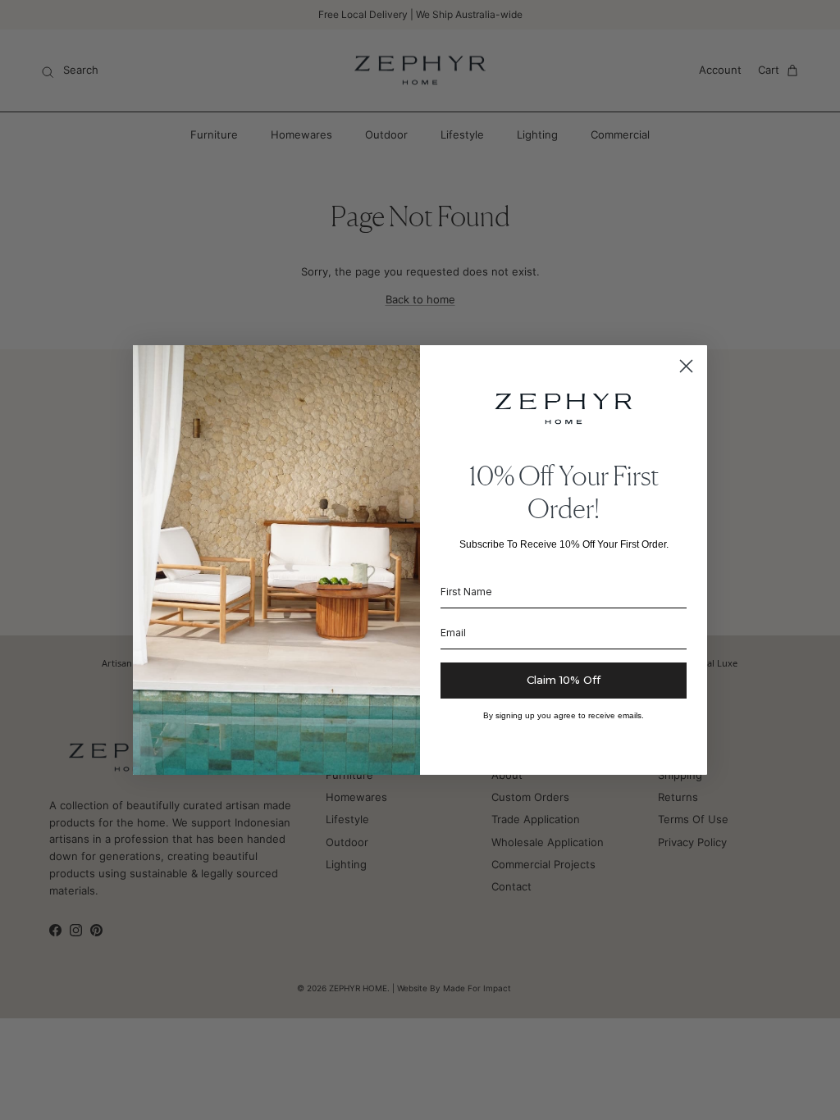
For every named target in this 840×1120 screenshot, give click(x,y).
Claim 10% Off (563, 679)
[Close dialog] (686, 366)
